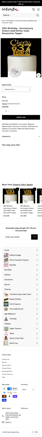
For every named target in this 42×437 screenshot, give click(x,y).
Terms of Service (7, 374)
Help (3, 377)
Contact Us (5, 359)
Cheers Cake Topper (23, 184)
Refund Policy (6, 365)
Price (4, 97)
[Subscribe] (34, 237)
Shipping (4, 103)
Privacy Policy (6, 368)
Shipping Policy (7, 371)
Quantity (5, 107)
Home (4, 20)
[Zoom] (38, 75)
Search (4, 362)
